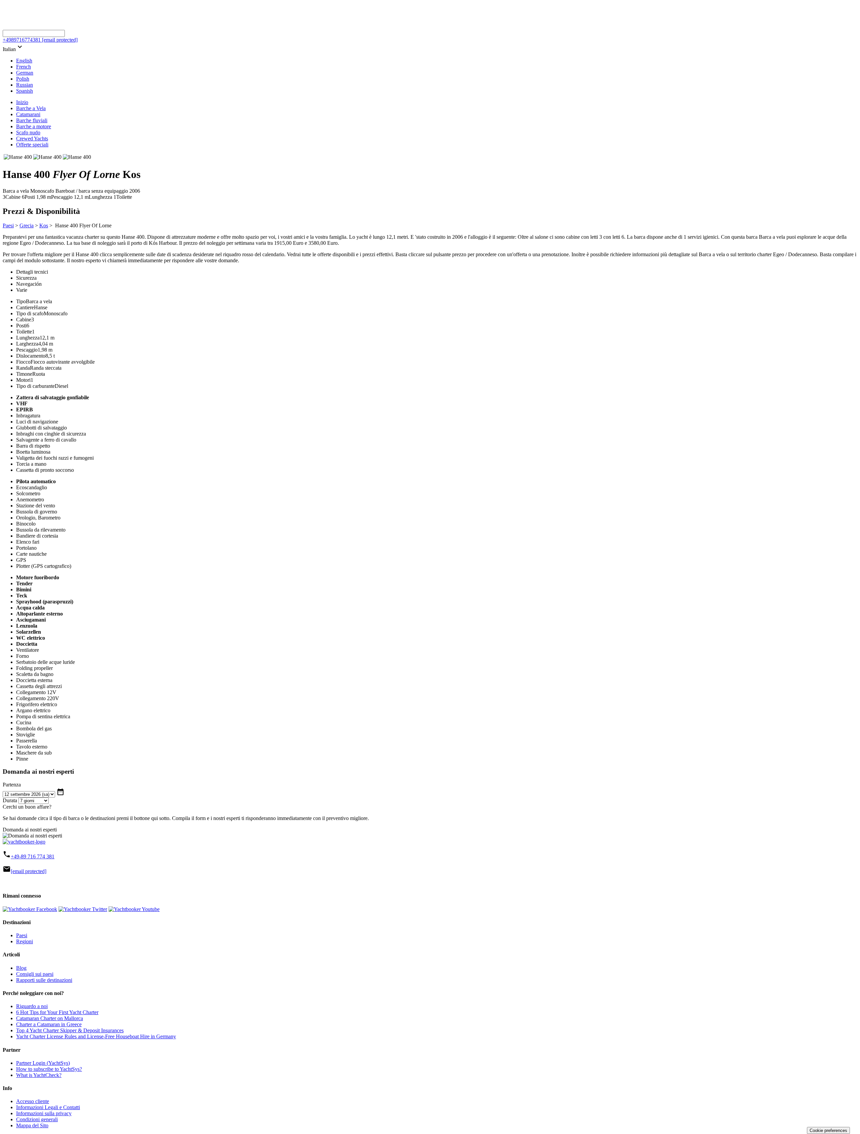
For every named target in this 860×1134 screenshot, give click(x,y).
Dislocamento (30, 356)
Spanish (24, 91)
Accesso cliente (32, 1101)
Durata (10, 800)
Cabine (23, 319)
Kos (43, 225)
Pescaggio (27, 350)
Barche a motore (33, 126)
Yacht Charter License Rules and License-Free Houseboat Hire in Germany (96, 1036)
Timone (24, 374)
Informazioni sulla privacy (44, 1113)
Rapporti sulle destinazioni (44, 980)
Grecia (26, 225)
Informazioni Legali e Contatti (48, 1107)
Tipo (21, 301)
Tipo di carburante (35, 386)
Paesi (8, 225)
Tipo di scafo (30, 313)
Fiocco (23, 362)
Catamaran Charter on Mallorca (49, 1018)
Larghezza (27, 344)
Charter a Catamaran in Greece (49, 1024)
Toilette (24, 331)
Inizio (22, 102)
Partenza (12, 784)
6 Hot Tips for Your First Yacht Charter (57, 1012)
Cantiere (25, 307)
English (24, 60)
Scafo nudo (28, 132)
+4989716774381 (22, 40)
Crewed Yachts (32, 138)
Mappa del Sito (32, 1125)
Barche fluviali (31, 120)
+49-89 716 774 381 (32, 856)
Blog (21, 968)
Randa (23, 368)
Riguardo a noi (32, 1006)
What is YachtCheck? (38, 1075)
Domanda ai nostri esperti (30, 829)
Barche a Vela (31, 108)
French (23, 67)
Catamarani (28, 114)
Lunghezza (28, 338)
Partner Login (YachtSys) (43, 1063)
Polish (22, 79)
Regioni (24, 941)
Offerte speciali (32, 144)
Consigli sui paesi (34, 974)
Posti (21, 325)
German (24, 73)
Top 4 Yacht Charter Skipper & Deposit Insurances (70, 1030)
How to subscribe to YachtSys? (49, 1069)
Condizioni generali (37, 1119)
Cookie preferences (828, 1130)
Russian (24, 85)
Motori (23, 380)
